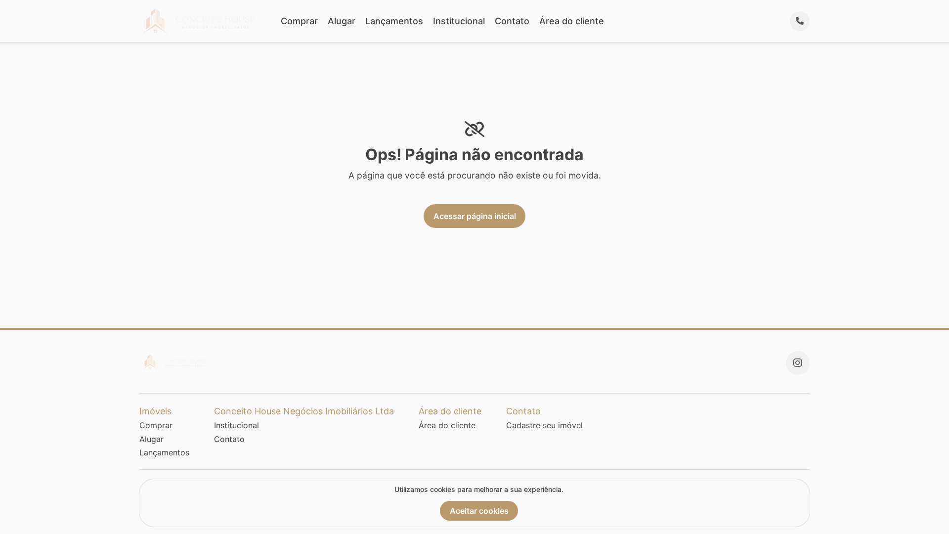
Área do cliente (571, 21)
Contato (512, 21)
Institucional (459, 21)
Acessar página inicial (474, 216)
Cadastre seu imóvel (544, 425)
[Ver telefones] (800, 21)
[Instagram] (798, 363)
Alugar (341, 21)
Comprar (299, 21)
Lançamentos (394, 21)
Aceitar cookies (479, 511)
